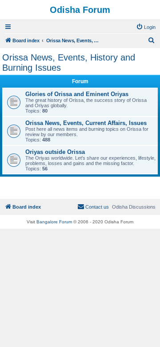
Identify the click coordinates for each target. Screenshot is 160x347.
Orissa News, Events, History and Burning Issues (68, 62)
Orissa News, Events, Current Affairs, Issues (86, 123)
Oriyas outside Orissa (55, 152)
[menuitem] (146, 27)
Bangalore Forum (54, 221)
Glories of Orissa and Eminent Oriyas (76, 94)
